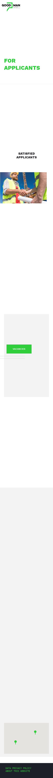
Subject (10, 651)
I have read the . (24, 699)
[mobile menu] (50, 4)
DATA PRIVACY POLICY (18, 768)
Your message (13, 661)
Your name (12, 621)
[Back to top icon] (48, 773)
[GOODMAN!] (11, 6)
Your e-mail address (18, 636)
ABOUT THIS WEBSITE (18, 771)
